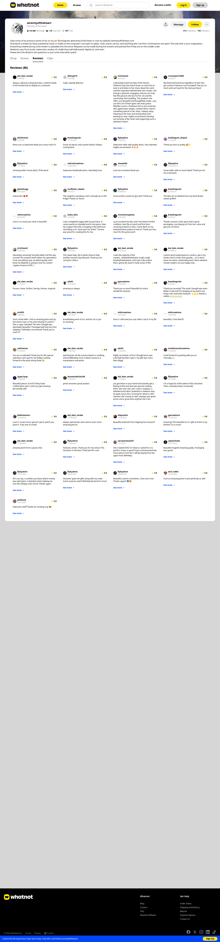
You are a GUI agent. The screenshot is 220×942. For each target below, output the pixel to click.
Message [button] (178, 24)
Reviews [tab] (38, 58)
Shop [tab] (13, 58)
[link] (60, 5)
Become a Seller (163, 5)
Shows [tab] (24, 58)
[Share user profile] (166, 24)
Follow (195, 24)
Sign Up (210, 938)
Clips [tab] (50, 58)
